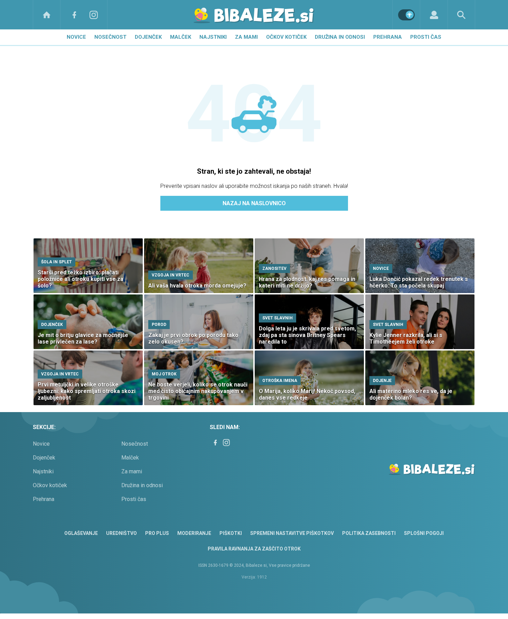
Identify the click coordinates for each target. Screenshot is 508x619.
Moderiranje (194, 533)
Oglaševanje (81, 533)
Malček (180, 37)
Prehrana (387, 37)
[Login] (434, 14)
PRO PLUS (157, 533)
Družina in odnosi (340, 37)
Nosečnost (110, 37)
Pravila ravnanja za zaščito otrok (254, 549)
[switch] (406, 14)
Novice (76, 37)
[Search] (461, 14)
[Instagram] (93, 14)
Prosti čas (425, 37)
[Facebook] (74, 14)
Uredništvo (121, 533)
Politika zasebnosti (369, 533)
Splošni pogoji (424, 533)
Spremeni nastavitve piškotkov (292, 533)
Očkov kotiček (286, 37)
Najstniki (213, 37)
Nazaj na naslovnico (254, 203)
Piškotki (230, 533)
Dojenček (148, 37)
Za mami (246, 37)
